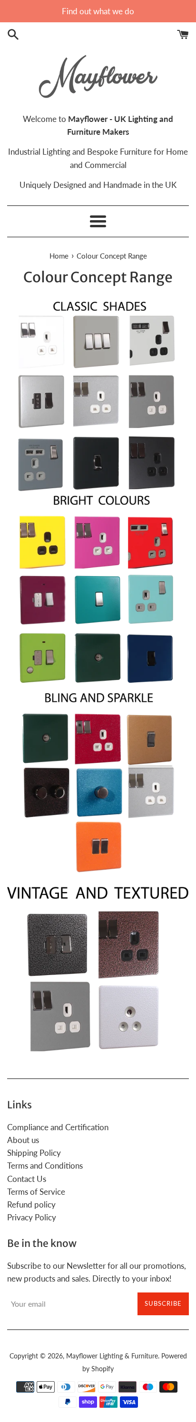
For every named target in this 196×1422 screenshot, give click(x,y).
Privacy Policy (31, 1217)
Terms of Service (36, 1192)
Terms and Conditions (45, 1166)
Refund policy (31, 1204)
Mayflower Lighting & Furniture (112, 1356)
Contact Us (26, 1179)
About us (23, 1140)
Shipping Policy (34, 1153)
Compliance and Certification (57, 1127)
